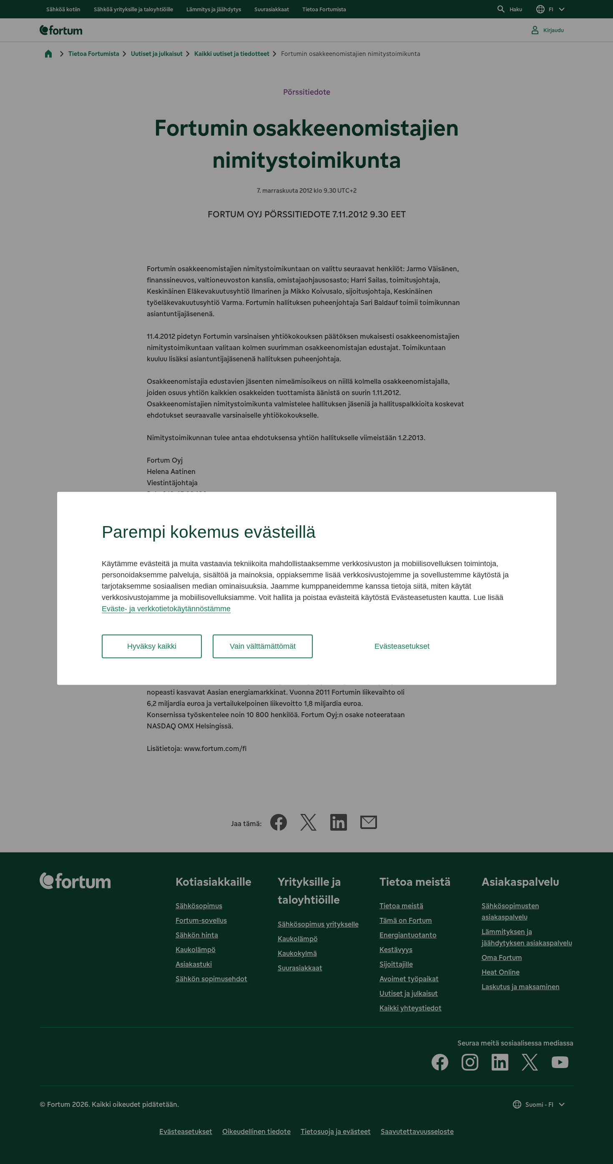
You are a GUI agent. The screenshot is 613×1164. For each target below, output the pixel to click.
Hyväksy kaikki (151, 646)
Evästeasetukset (402, 646)
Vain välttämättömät (263, 646)
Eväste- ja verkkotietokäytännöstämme (166, 609)
